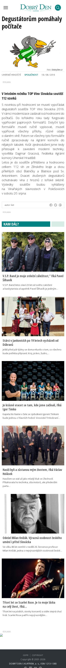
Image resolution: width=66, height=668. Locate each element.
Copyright (37, 655)
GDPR (25, 655)
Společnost (31, 74)
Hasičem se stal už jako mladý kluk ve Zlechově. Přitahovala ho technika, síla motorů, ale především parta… (30, 482)
